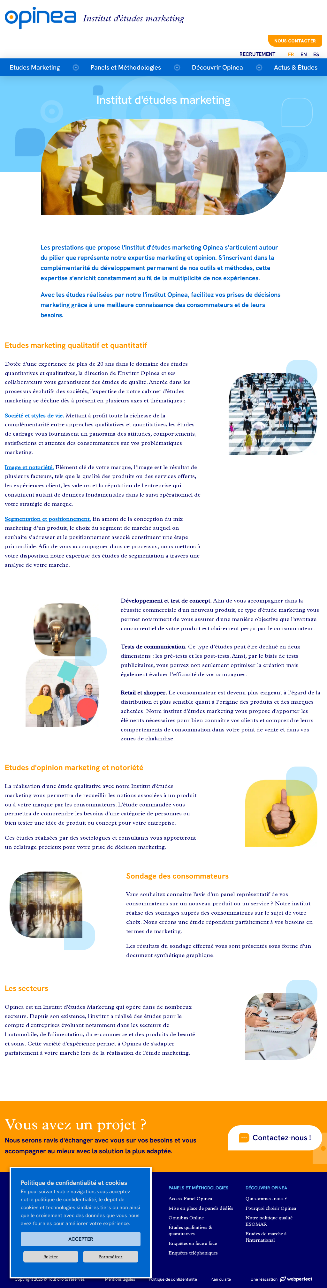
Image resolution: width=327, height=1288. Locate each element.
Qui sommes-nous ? (266, 1199)
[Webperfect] (295, 1279)
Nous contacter (295, 41)
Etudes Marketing (35, 67)
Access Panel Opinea (190, 1199)
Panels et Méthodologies (126, 67)
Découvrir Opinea (217, 67)
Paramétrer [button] (111, 1257)
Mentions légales (120, 1279)
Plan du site (220, 1279)
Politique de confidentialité (173, 1279)
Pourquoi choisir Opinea (271, 1208)
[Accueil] (44, 17)
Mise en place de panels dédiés (201, 1208)
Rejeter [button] (50, 1257)
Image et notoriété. (29, 468)
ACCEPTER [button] (80, 1239)
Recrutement (257, 54)
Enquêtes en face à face (193, 1243)
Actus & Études (295, 67)
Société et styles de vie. (34, 416)
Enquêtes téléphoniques (193, 1253)
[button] (275, 1137)
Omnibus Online (186, 1218)
